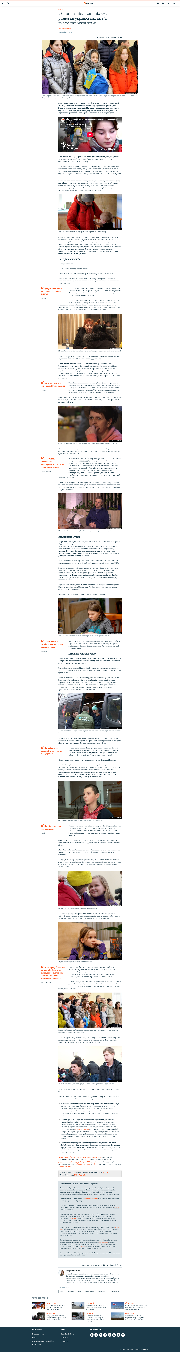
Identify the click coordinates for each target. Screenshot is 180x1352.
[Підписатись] (123, 1335)
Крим (60, 9)
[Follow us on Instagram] (109, 1335)
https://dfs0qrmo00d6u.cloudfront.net (88, 1162)
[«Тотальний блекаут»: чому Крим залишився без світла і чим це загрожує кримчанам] (117, 1305)
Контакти (64, 1341)
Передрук (64, 1338)
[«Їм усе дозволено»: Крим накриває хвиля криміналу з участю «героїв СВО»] (38, 1316)
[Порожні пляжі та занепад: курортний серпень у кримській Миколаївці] (78, 1305)
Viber (95, 1164)
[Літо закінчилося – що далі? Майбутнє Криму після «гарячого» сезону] (38, 1305)
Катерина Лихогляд (65, 28)
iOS (75, 1175)
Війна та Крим (51, 1303)
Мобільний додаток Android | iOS (43, 1341)
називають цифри (82, 1129)
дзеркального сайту (65, 1162)
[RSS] (114, 1335)
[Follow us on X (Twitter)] (96, 1335)
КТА (163, 3)
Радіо (34, 1338)
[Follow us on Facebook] (92, 1335)
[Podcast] (118, 1335)
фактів (83, 1246)
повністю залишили (91, 1199)
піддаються (73, 1218)
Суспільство (50, 1313)
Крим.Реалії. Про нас (68, 1334)
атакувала (80, 1188)
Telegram (78, 1164)
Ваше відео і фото (38, 1334)
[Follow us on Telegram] (105, 1335)
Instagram (86, 1164)
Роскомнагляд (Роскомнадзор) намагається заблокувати (79, 1157)
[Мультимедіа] (168, 3)
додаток (106, 1172)
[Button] (101, 37)
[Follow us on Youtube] (100, 1335)
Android (82, 1175)
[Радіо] (174, 3)
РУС (157, 3)
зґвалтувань (103, 1242)
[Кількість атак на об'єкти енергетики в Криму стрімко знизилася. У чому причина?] (117, 1316)
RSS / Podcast (36, 1345)
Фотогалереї (90, 1303)
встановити (64, 1167)
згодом (116, 1207)
